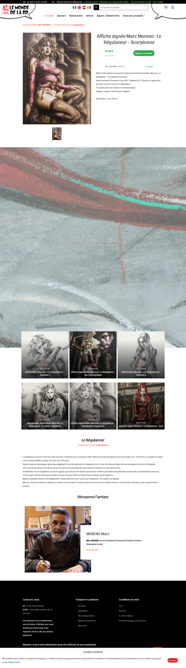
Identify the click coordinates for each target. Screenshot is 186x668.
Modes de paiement (87, 620)
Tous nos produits (133, 15)
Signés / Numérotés (108, 15)
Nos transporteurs (86, 615)
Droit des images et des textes (132, 620)
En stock (82, 605)
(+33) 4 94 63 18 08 (37, 2)
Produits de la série (69, 24)
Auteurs (61, 15)
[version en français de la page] (74, 7)
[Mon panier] (166, 7)
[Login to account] (172, 7)
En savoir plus (92, 549)
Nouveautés (76, 15)
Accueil (49, 15)
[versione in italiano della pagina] (89, 7)
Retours (122, 610)
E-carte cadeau (126, 615)
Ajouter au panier (144, 53)
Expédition (82, 610)
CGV (120, 605)
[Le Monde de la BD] (18, 12)
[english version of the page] (79, 7)
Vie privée (82, 625)
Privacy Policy (14, 662)
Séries (89, 15)
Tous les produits (37, 24)
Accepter (173, 660)
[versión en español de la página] (84, 7)
